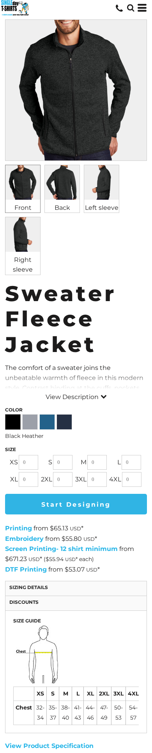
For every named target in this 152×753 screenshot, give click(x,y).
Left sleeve (101, 207)
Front (23, 207)
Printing (18, 528)
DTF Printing (26, 569)
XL (14, 479)
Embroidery (24, 538)
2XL (46, 479)
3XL (81, 479)
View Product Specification (49, 746)
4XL (115, 479)
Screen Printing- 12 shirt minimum (61, 549)
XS (14, 462)
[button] (130, 8)
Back (62, 207)
